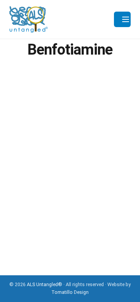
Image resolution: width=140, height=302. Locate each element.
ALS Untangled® (44, 284)
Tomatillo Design (70, 292)
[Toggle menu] (122, 19)
